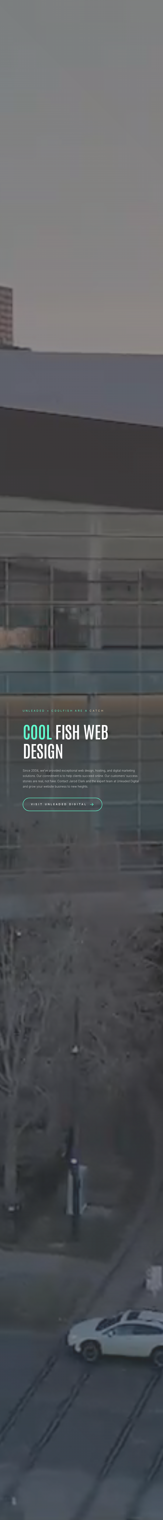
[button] (62, 804)
